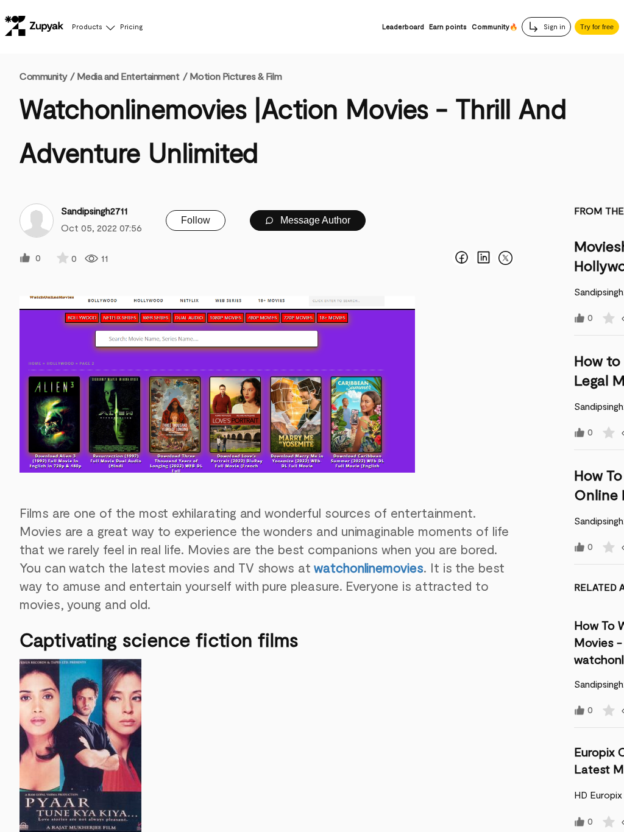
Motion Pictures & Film (236, 76)
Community (47, 76)
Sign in (554, 26)
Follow (195, 220)
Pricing (131, 26)
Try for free (597, 26)
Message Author (314, 220)
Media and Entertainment (128, 76)
